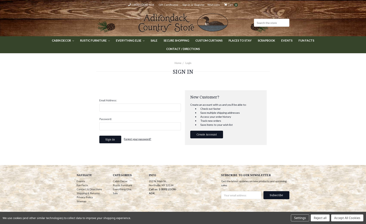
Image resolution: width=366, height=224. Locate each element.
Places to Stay (240, 40)
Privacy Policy (85, 197)
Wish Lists (213, 4)
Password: (105, 119)
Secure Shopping (176, 40)
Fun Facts (306, 40)
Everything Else (129, 40)
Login (188, 62)
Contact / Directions (183, 49)
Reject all (320, 218)
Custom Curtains (208, 40)
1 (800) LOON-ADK (142, 4)
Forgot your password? (137, 139)
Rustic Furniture (93, 40)
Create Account (207, 134)
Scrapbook (266, 40)
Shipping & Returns (88, 193)
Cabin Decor (61, 40)
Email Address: (108, 100)
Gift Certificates (168, 4)
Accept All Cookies (347, 218)
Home (178, 62)
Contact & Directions (89, 189)
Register (199, 4)
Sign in (186, 4)
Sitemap (81, 201)
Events (286, 40)
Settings (300, 218)
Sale (154, 40)
